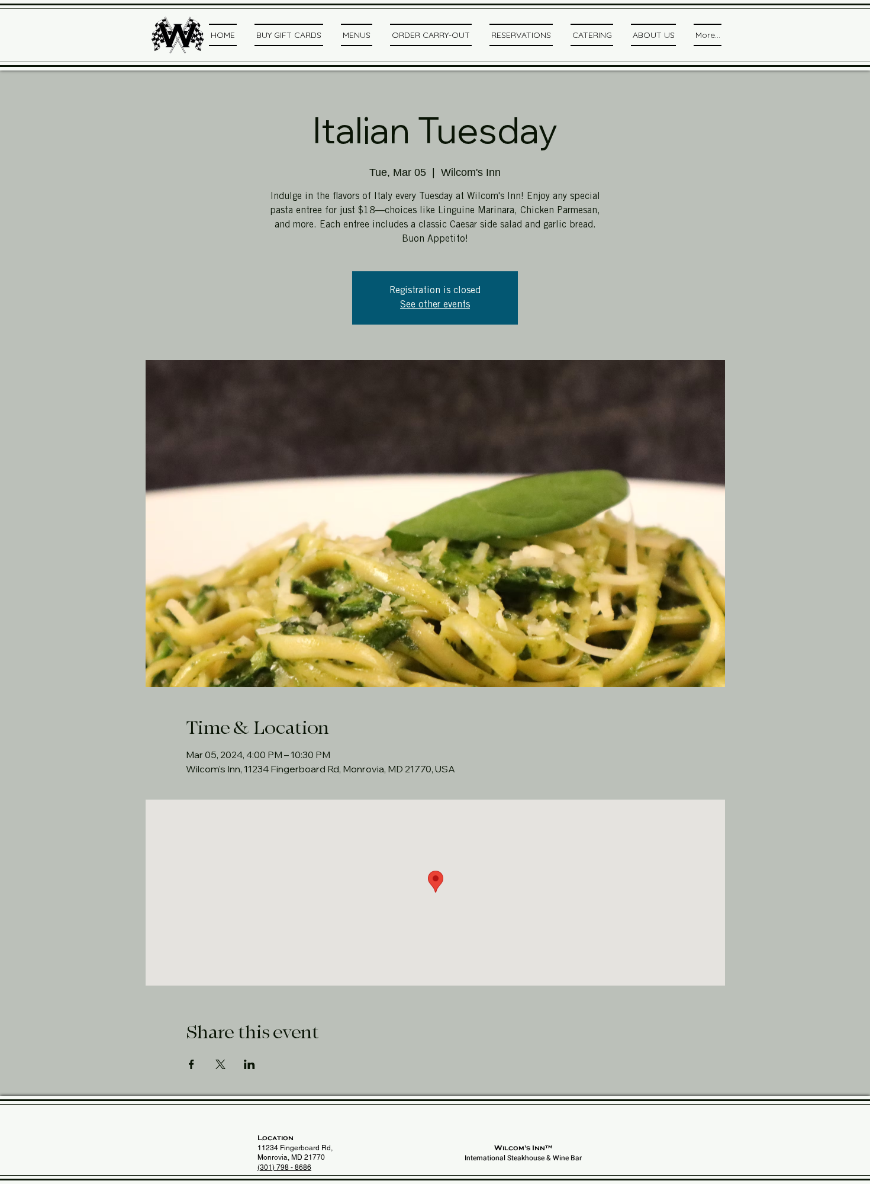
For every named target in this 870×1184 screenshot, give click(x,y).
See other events (435, 305)
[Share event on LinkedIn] (249, 1064)
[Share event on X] (220, 1064)
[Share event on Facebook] (191, 1064)
